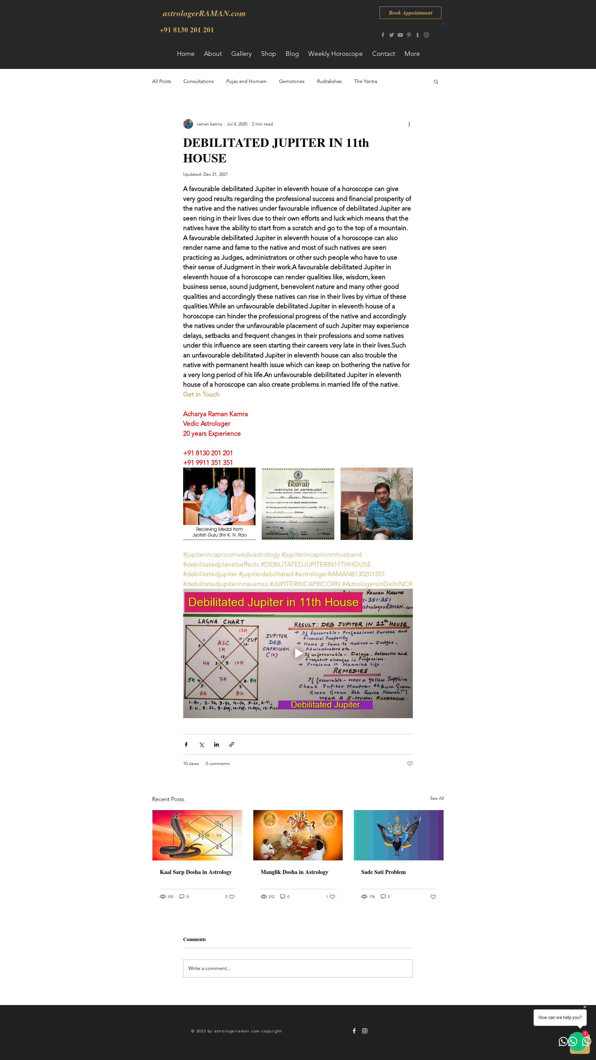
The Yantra (365, 81)
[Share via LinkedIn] (216, 744)
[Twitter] (391, 35)
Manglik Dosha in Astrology (294, 872)
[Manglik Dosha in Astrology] (298, 835)
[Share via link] (232, 744)
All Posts (161, 81)
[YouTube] (400, 35)
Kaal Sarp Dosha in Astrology (196, 872)
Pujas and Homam (246, 81)
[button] (436, 81)
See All (437, 798)
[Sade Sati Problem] (399, 835)
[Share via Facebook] (186, 744)
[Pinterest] (409, 35)
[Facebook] (383, 35)
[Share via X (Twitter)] (201, 744)
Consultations (198, 81)
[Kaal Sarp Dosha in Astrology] (197, 835)
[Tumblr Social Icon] (417, 35)
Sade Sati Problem (383, 872)
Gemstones (292, 81)
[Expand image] (219, 504)
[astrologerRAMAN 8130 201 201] (354, 1030)
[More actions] (409, 124)
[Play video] (298, 653)
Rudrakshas (329, 81)
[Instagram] (426, 35)
